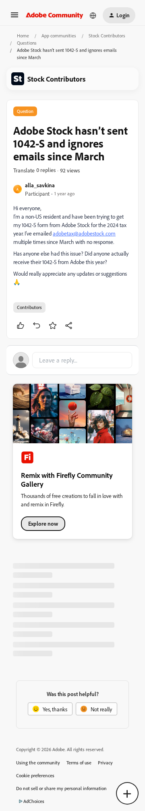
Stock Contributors (107, 36)
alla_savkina (40, 185)
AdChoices (33, 801)
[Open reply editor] (72, 360)
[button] (14, 17)
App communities (58, 36)
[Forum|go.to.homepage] (54, 15)
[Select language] (93, 15)
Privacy (105, 763)
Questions (27, 43)
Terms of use (78, 763)
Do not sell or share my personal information (61, 788)
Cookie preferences (35, 775)
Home (23, 36)
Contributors (29, 307)
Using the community (38, 763)
